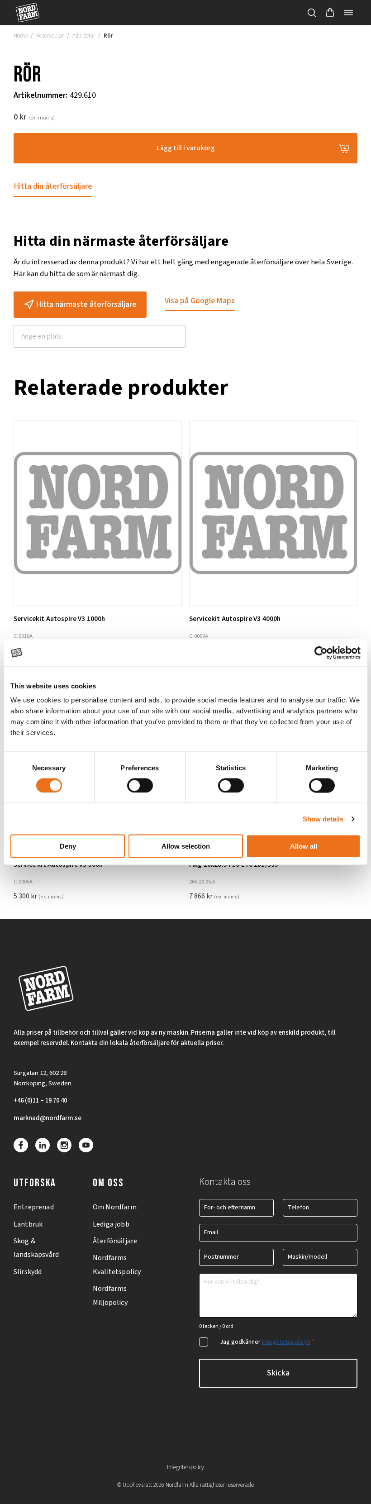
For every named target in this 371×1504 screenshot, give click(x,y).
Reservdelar (50, 36)
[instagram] (64, 1145)
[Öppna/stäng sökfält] (312, 12)
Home (21, 36)
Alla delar (83, 36)
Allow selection (186, 846)
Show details (323, 818)
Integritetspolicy (185, 1467)
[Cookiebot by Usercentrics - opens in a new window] (321, 652)
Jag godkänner (267, 1341)
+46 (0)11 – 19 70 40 (40, 1100)
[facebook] (21, 1145)
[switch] (140, 785)
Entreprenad (34, 1207)
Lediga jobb (111, 1224)
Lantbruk (28, 1224)
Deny (68, 846)
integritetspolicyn (286, 1341)
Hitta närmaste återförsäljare (86, 304)
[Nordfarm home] (27, 12)
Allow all (303, 846)
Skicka (278, 1373)
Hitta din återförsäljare (53, 186)
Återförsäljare (115, 1241)
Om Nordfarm (115, 1207)
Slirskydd (28, 1272)
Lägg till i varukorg (186, 148)
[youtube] (86, 1145)
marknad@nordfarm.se (47, 1118)
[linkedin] (42, 1145)
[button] (330, 12)
